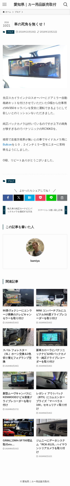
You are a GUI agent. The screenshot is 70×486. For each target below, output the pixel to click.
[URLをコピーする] (62, 198)
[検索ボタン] (65, 4)
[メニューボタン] (4, 4)
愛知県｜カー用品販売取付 (35, 4)
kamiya (35, 260)
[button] (8, 198)
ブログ (10, 32)
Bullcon (7, 144)
